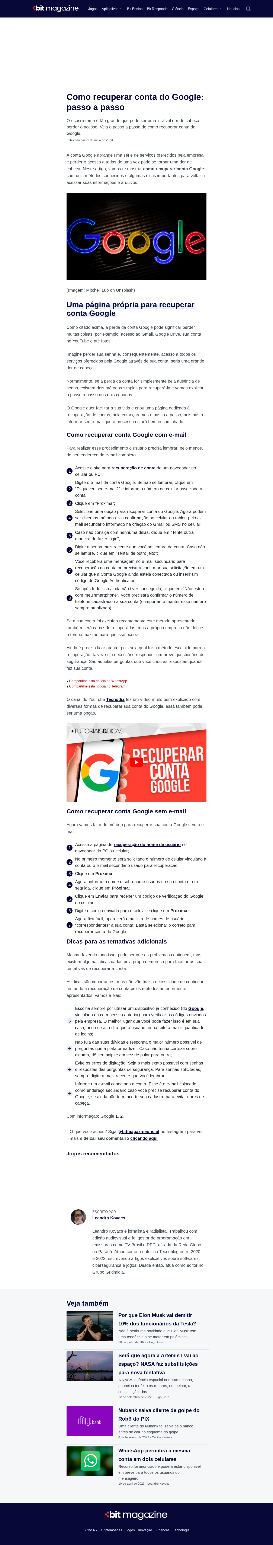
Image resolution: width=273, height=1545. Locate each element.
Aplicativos (110, 9)
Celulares (211, 9)
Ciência (178, 9)
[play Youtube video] (136, 762)
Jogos (92, 9)
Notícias (233, 9)
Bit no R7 (90, 1530)
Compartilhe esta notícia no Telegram (96, 686)
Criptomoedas (111, 1530)
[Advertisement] (136, 49)
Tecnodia (115, 699)
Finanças (162, 1530)
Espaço (193, 9)
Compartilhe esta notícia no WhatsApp (97, 681)
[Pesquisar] (248, 9)
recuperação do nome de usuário (147, 844)
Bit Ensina (135, 9)
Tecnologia (181, 1530)
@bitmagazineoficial (138, 1131)
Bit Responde (157, 9)
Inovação (145, 1530)
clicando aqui (144, 1138)
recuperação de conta (133, 468)
